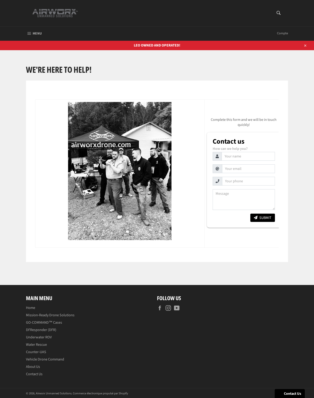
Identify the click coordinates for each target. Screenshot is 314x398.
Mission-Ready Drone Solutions (50, 315)
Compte (282, 33)
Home (30, 307)
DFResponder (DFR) (41, 329)
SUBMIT (265, 217)
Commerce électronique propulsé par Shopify (100, 393)
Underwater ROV (39, 337)
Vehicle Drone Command (45, 359)
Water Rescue (36, 344)
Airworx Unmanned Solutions (53, 393)
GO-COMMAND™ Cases (44, 322)
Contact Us (34, 374)
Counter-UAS (36, 351)
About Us (33, 366)
